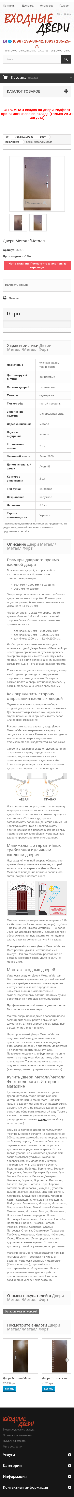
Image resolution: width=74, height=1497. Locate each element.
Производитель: (14, 256)
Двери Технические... (56, 1378)
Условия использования (17, 1435)
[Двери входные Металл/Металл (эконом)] (20, 1356)
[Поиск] (66, 59)
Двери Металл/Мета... (18, 1378)
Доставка (28, 5)
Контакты (9, 5)
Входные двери (24, 137)
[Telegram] (10, 41)
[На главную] (7, 137)
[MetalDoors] (37, 24)
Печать (14, 298)
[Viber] (5, 41)
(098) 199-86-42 (28, 41)
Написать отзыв (16, 284)
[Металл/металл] (18, 222)
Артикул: (9, 249)
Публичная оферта (14, 1440)
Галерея (64, 5)
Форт (43, 137)
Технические (12, 142)
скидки (42, 1119)
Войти (67, 14)
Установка (46, 5)
